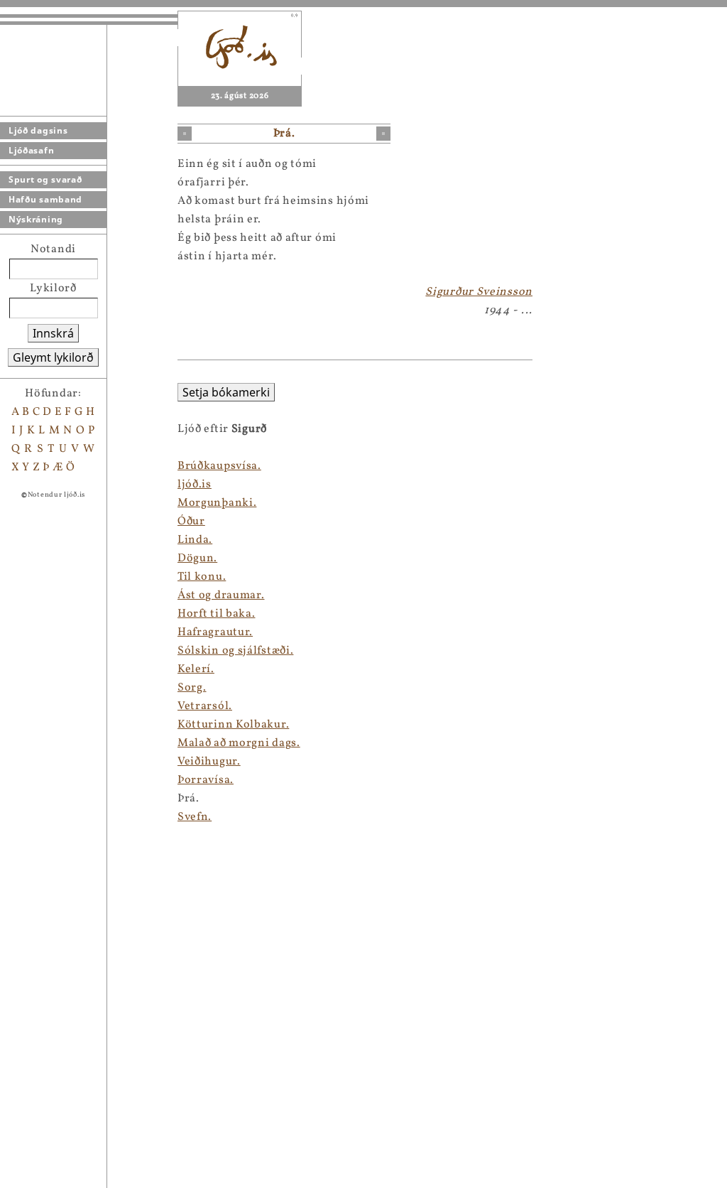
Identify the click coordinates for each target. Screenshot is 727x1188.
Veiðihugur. (209, 762)
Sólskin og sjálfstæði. (235, 651)
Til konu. (201, 577)
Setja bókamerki (226, 392)
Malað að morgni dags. (238, 743)
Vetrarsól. (204, 706)
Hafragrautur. (215, 632)
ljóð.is (194, 484)
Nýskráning (36, 219)
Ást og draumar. (221, 595)
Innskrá (53, 333)
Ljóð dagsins (38, 130)
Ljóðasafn (31, 150)
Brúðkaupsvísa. (219, 466)
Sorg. (192, 688)
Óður (191, 521)
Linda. (194, 540)
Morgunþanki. (216, 503)
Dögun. (197, 558)
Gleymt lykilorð (53, 357)
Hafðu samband (45, 199)
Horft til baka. (216, 614)
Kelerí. (195, 669)
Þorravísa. (205, 780)
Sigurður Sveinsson (478, 292)
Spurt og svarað (45, 179)
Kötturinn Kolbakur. (233, 725)
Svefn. (194, 817)
